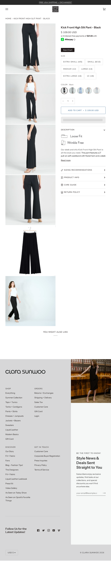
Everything (10, 393)
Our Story (9, 451)
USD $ (11, 552)
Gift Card (9, 439)
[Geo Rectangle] (96, 91)
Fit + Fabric (10, 456)
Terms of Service (41, 470)
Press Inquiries (40, 460)
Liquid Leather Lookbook (16, 479)
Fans (7, 460)
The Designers (11, 470)
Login (36, 416)
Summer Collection (13, 397)
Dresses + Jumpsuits (14, 416)
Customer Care (41, 407)
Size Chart (67, 50)
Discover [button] (10, 447)
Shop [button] (8, 388)
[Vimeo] (59, 530)
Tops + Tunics (11, 402)
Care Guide (70, 185)
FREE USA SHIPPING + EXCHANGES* (55, 2)
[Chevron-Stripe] (89, 91)
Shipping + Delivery (43, 397)
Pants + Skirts (11, 411)
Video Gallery (11, 488)
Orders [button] (38, 388)
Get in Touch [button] (41, 447)
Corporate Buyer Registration (47, 456)
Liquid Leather (11, 430)
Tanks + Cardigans (13, 407)
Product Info (71, 177)
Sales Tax (38, 402)
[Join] (102, 493)
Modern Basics (12, 434)
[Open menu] (9, 9)
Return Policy (72, 192)
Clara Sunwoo (90, 552)
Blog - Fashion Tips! (14, 465)
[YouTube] (54, 530)
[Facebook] (38, 530)
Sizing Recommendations (78, 170)
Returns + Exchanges (43, 393)
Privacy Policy (40, 465)
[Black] (65, 91)
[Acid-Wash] (81, 91)
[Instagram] (48, 530)
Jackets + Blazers (13, 420)
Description (67, 129)
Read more (66, 160)
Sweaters (9, 425)
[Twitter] (43, 530)
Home (8, 18)
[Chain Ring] (73, 91)
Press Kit (9, 483)
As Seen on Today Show (16, 492)
